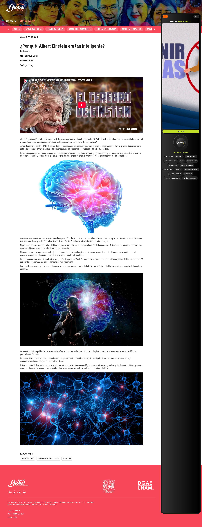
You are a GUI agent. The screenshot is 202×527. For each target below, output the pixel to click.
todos (17, 29)
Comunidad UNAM (55, 29)
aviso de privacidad (16, 514)
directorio (12, 517)
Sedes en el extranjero (80, 29)
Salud (149, 29)
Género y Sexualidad (131, 29)
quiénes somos (14, 510)
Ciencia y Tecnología (106, 29)
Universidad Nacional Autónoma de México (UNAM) (39, 502)
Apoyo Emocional (34, 29)
